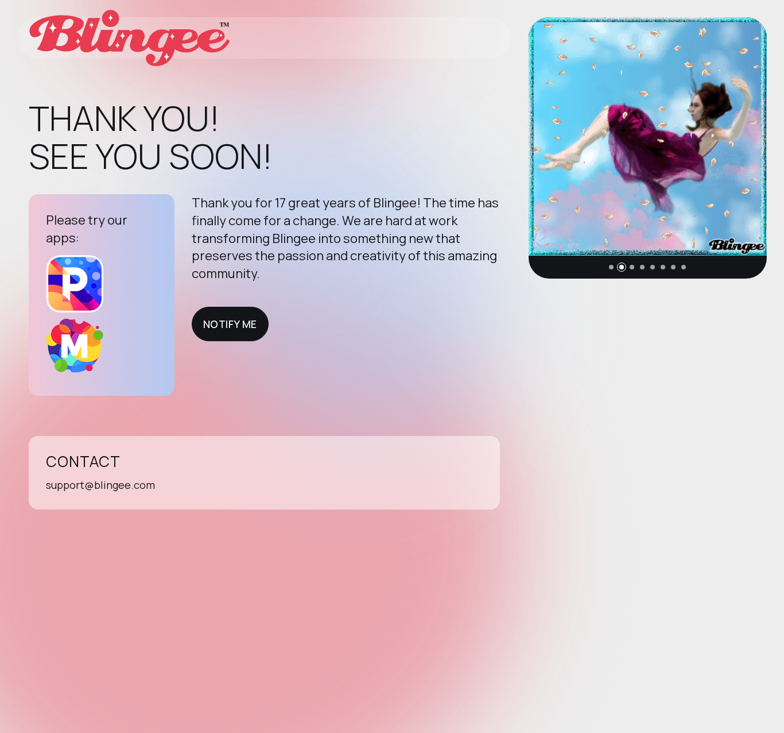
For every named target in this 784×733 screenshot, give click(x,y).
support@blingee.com (100, 485)
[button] (611, 267)
